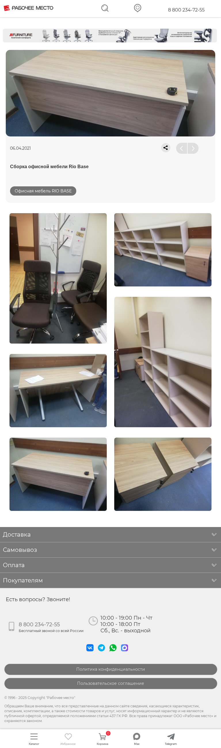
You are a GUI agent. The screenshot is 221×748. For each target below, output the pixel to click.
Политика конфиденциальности (110, 669)
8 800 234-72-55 (186, 10)
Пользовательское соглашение (110, 683)
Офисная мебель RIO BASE (43, 191)
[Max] (126, 652)
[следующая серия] (193, 148)
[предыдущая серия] (181, 148)
